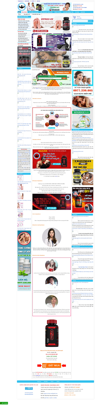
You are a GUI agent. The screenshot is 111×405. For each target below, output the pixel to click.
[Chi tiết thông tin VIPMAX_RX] (24, 66)
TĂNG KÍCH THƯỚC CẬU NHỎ (23, 20)
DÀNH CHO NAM (21, 19)
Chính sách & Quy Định (29, 392)
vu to (29, 164)
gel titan (46, 397)
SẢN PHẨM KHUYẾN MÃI (23, 44)
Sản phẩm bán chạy (36, 14)
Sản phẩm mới (27, 14)
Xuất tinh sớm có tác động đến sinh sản (79, 223)
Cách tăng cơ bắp (76, 129)
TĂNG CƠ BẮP (57, 12)
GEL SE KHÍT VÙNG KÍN (22, 33)
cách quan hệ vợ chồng (22, 158)
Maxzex (37, 88)
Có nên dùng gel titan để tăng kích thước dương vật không (82, 34)
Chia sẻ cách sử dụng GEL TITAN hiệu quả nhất (80, 61)
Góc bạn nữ (20, 173)
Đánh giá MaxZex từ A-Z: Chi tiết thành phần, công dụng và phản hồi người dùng (24, 115)
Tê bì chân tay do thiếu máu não (77, 151)
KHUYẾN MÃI (20, 45)
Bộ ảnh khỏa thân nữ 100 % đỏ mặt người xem (80, 282)
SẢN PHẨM (24, 12)
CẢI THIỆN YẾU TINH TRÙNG (23, 25)
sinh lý (56, 176)
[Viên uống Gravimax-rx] (82, 212)
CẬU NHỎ (75, 23)
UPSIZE (25, 167)
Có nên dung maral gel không (87, 294)
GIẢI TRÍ (83, 12)
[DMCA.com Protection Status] (29, 388)
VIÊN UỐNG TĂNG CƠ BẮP (23, 27)
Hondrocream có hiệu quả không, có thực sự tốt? (80, 145)
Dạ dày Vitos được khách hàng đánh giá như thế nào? (81, 131)
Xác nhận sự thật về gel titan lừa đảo (78, 25)
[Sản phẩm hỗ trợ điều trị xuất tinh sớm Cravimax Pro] (82, 184)
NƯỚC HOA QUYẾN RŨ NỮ (23, 24)
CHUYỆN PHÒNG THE (68, 12)
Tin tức (33, 1)
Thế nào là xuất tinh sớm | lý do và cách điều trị (80, 216)
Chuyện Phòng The (76, 246)
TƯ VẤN (77, 12)
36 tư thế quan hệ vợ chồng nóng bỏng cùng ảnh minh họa (82, 248)
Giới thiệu (27, 1)
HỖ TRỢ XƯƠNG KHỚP (22, 29)
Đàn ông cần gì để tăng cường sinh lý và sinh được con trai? (82, 255)
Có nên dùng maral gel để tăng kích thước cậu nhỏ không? (82, 293)
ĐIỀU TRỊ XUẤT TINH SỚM (46, 12)
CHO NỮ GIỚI (21, 31)
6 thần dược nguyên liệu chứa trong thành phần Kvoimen (82, 238)
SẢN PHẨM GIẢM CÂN (22, 41)
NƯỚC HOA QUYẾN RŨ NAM (23, 39)
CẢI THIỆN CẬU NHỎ (33, 12)
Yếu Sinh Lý (20, 68)
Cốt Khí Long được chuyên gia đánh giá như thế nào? (81, 137)
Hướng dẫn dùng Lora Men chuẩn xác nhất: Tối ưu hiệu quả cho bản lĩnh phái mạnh (24, 83)
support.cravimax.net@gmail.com (50, 393)
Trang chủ (20, 1)
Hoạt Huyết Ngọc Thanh (82, 267)
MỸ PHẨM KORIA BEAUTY (23, 38)
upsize (51, 397)
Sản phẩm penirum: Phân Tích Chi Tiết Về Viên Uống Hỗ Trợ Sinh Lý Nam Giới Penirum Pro (24, 100)
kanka (55, 397)
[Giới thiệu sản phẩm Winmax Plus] (82, 127)
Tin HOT (74, 280)
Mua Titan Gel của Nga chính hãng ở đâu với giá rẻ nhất (82, 52)
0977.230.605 (5, 403)
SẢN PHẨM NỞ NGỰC (22, 35)
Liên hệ (38, 1)
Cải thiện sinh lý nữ (21, 36)
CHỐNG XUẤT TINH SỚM (22, 22)
